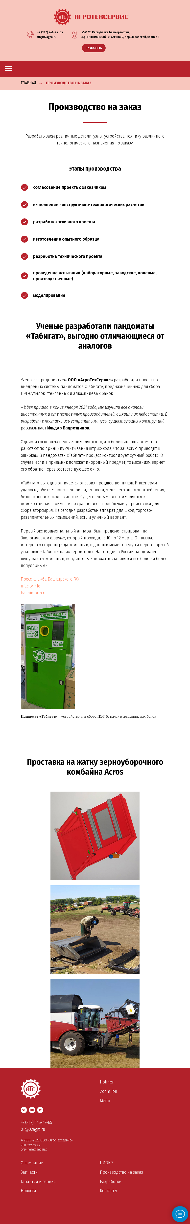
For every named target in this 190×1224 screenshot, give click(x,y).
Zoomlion (108, 1091)
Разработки (110, 1181)
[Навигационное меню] (8, 68)
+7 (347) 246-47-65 (50, 32)
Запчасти (29, 1172)
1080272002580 (37, 1150)
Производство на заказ (68, 83)
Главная (28, 83)
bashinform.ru (34, 593)
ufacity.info (30, 586)
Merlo (105, 1100)
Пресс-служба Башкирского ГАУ (50, 579)
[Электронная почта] (32, 1110)
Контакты (108, 1190)
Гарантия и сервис (38, 1181)
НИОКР (106, 1163)
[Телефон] (40, 1110)
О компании (32, 1163)
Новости (28, 1190)
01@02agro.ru (46, 37)
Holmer (107, 1082)
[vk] (24, 1110)
